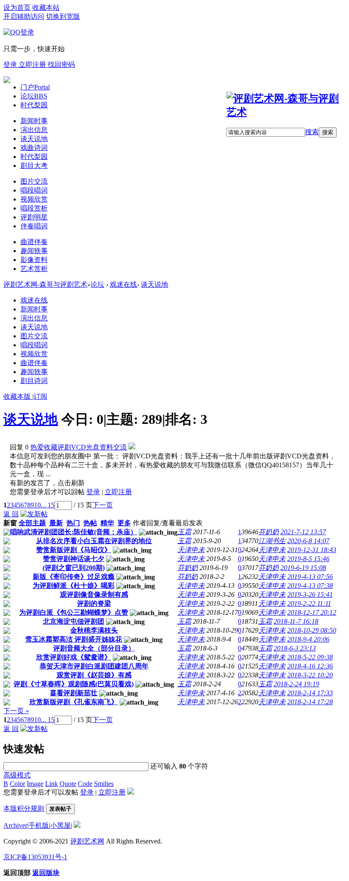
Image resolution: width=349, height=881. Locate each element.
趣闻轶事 (34, 250)
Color (17, 783)
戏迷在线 (123, 284)
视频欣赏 (34, 199)
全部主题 (32, 523)
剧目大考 (34, 165)
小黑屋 (60, 825)
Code (85, 783)
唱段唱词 (34, 190)
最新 (56, 523)
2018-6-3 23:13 (295, 648)
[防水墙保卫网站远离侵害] (77, 825)
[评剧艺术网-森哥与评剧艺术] (286, 112)
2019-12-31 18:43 (311, 549)
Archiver (15, 825)
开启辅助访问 (23, 16)
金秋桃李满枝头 (94, 630)
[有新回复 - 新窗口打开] (6, 533)
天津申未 (191, 549)
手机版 (39, 825)
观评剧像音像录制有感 (94, 594)
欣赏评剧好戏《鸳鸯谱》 (73, 657)
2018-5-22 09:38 (310, 657)
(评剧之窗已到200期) (74, 567)
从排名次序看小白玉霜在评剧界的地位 (94, 540)
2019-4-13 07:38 (310, 585)
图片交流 (34, 181)
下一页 (102, 505)
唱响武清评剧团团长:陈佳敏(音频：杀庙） (73, 532)
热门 (73, 523)
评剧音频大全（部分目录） (94, 648)
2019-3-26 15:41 (310, 594)
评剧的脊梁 (94, 603)
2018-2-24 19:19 (296, 684)
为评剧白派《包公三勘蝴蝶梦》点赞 (73, 612)
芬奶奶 (268, 532)
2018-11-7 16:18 (296, 621)
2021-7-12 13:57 (303, 532)
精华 (107, 523)
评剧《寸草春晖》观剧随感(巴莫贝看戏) (74, 684)
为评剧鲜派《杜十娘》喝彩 (73, 585)
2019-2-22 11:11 (309, 603)
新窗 (10, 523)
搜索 (312, 131)
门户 (35, 87)
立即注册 (33, 64)
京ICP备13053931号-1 (35, 857)
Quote (68, 783)
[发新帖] (34, 514)
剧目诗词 (34, 380)
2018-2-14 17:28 (310, 701)
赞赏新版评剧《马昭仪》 (73, 549)
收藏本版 (17, 396)
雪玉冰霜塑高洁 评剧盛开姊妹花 (73, 639)
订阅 (40, 396)
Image (35, 783)
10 (37, 505)
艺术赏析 (34, 268)
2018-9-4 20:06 (308, 639)
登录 (11, 64)
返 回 (11, 514)
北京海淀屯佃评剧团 (73, 621)
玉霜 (184, 532)
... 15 (47, 505)
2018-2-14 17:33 (310, 693)
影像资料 (34, 259)
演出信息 (34, 129)
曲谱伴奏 (34, 241)
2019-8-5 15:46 (308, 558)
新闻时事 (34, 120)
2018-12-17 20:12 (311, 612)
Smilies (104, 783)
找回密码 (61, 64)
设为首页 (17, 7)
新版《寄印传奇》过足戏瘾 (73, 576)
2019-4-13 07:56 (310, 576)
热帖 (90, 523)
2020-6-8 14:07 (308, 540)
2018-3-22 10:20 (310, 675)
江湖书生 (272, 540)
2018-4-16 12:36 (310, 666)
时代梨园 (34, 105)
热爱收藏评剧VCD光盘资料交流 (78, 447)
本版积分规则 (23, 808)
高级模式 (17, 775)
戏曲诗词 (34, 147)
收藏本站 (46, 7)
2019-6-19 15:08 (303, 567)
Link (51, 783)
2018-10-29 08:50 (311, 630)
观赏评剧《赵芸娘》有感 (94, 675)
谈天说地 (34, 138)
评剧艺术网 (87, 841)
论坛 (33, 96)
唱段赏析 (34, 208)
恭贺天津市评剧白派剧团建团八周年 (94, 666)
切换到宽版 (63, 16)
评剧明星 (34, 217)
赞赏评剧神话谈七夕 (73, 558)
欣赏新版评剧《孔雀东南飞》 (73, 701)
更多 (124, 523)
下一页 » (16, 710)
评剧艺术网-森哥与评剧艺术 (45, 284)
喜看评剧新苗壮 (73, 693)
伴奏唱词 (34, 226)
